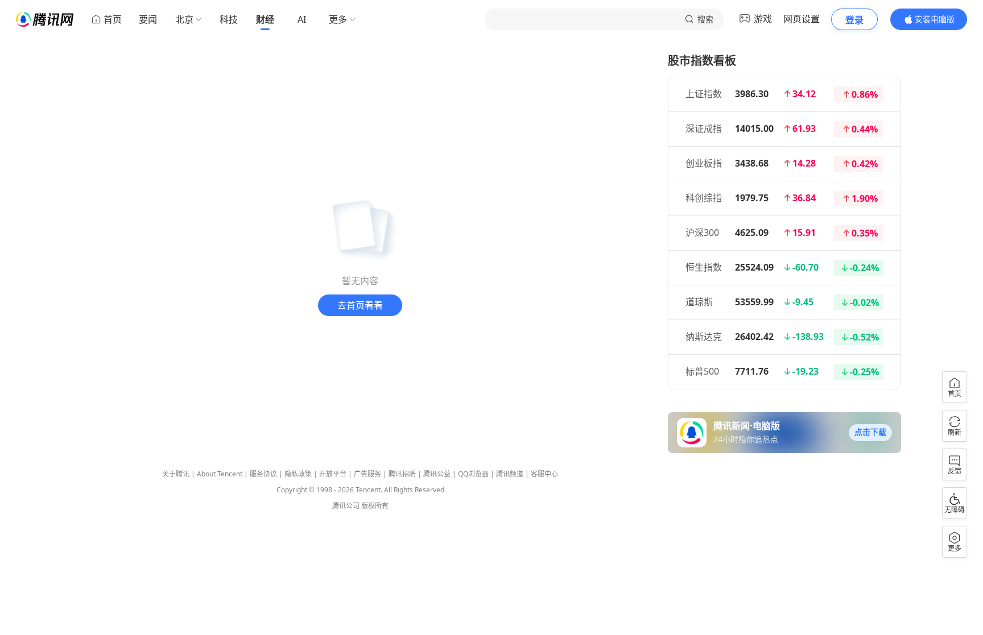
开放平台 (332, 474)
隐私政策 (298, 474)
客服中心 (544, 474)
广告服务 (367, 474)
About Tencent (219, 474)
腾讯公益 (437, 474)
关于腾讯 (175, 474)
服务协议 (263, 474)
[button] (870, 432)
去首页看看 (360, 305)
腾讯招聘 (402, 474)
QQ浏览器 (473, 474)
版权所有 (375, 506)
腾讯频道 (509, 474)
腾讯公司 (346, 506)
